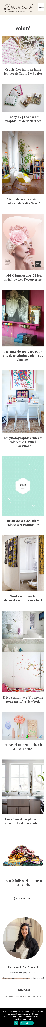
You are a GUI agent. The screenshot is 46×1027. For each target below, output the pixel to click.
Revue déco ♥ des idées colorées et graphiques (23, 523)
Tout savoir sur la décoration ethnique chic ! (23, 598)
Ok (16, 1023)
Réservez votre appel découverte (16, 978)
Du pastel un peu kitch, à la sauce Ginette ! (23, 747)
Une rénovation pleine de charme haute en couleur (23, 821)
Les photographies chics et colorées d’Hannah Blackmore (23, 442)
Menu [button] (41, 7)
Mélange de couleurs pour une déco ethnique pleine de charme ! (23, 355)
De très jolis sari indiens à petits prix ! (23, 882)
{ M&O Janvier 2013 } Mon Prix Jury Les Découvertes (23, 277)
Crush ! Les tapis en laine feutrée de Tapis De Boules (23, 71)
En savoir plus (27, 1023)
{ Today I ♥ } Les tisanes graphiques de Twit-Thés (23, 119)
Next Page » (26, 899)
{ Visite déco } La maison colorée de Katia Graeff (23, 201)
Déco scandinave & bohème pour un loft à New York (23, 699)
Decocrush (18, 7)
